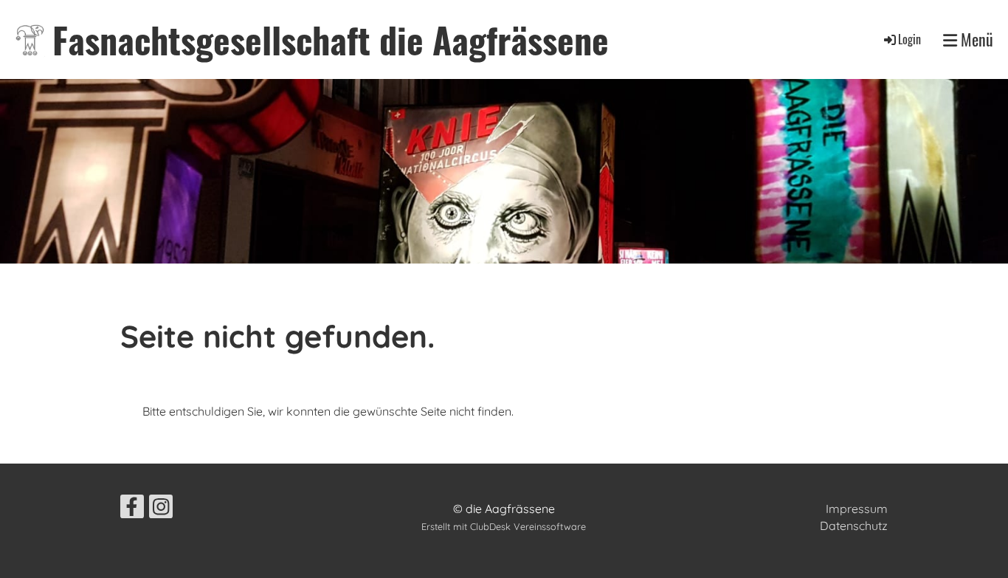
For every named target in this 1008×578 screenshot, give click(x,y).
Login (909, 39)
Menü (975, 39)
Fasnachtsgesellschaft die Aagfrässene (330, 39)
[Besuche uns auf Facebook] (132, 509)
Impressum (857, 508)
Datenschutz (854, 525)
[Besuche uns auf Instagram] (161, 509)
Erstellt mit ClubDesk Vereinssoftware (503, 526)
